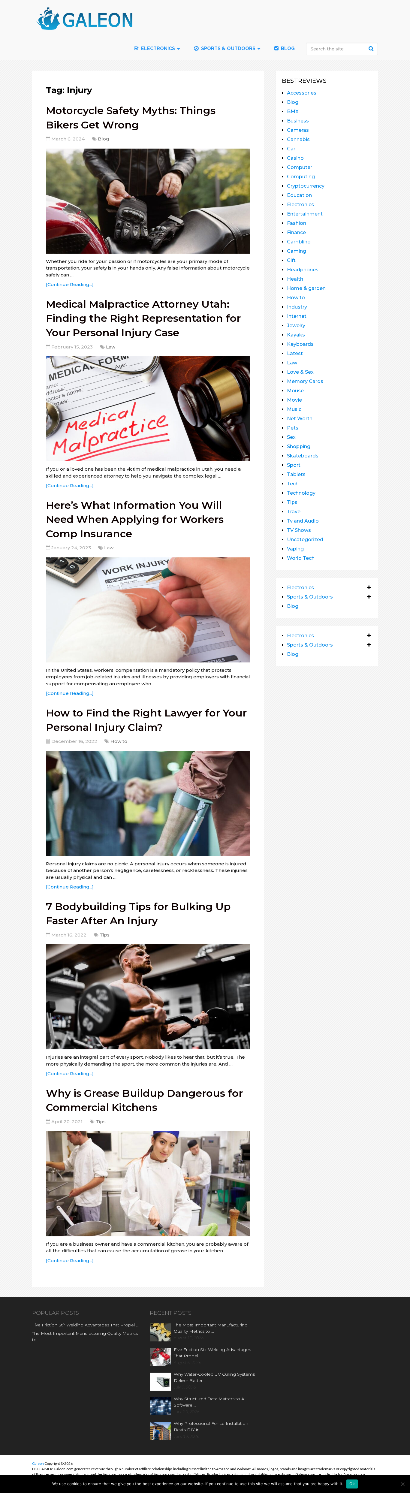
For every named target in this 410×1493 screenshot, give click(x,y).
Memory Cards (305, 381)
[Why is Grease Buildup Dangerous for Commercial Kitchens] (148, 1183)
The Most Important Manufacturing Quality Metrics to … (85, 1336)
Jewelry (296, 325)
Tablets (296, 474)
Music (294, 409)
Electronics (300, 204)
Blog (287, 48)
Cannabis (298, 139)
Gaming (296, 251)
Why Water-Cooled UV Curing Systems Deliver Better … (214, 1377)
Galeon (38, 1463)
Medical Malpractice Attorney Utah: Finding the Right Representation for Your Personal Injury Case (143, 318)
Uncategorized (305, 539)
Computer (299, 167)
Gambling (299, 242)
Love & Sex (300, 372)
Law (110, 347)
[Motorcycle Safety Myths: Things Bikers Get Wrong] (148, 201)
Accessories (301, 93)
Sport (293, 465)
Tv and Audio (303, 521)
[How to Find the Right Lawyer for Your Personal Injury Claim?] (148, 803)
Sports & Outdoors (227, 48)
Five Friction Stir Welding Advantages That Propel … (85, 1325)
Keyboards (300, 344)
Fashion (296, 223)
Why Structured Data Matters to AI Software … (210, 1402)
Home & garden (306, 288)
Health (295, 279)
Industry (297, 307)
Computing (301, 176)
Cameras (298, 130)
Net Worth (299, 418)
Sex (291, 437)
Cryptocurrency (305, 186)
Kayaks (296, 335)
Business (298, 121)
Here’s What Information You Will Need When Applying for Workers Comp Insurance (135, 519)
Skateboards (302, 456)
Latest (295, 353)
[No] (402, 1484)
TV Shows (299, 530)
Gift (291, 260)
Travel (294, 511)
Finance (296, 232)
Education (299, 195)
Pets (292, 428)
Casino (295, 158)
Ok (352, 1483)
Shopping (298, 446)
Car (291, 149)
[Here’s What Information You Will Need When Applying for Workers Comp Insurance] (148, 609)
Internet (296, 316)
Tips (105, 935)
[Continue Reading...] (70, 284)
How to (118, 741)
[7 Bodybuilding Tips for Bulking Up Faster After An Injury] (148, 996)
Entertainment (305, 214)
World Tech (301, 558)
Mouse (295, 391)
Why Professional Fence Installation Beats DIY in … (211, 1426)
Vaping (295, 549)
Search (372, 49)
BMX (293, 111)
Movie (294, 400)
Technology (301, 493)
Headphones (302, 270)
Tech (293, 484)
